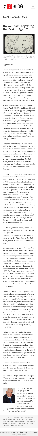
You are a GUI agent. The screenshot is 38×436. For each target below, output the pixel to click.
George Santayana (21, 420)
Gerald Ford (10, 421)
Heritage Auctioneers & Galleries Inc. (24, 432)
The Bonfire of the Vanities (25, 423)
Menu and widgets (33, 8)
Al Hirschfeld (11, 420)
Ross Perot (14, 423)
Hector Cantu (19, 418)
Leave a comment (17, 425)
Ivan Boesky (18, 421)
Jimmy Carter (26, 421)
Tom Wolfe (6, 425)
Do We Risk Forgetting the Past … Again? (18, 27)
